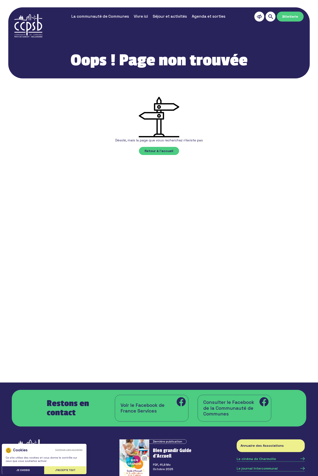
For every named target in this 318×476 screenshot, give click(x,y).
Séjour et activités (170, 16)
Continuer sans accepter (69, 450)
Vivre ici (141, 16)
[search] (270, 17)
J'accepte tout (65, 470)
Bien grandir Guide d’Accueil (172, 453)
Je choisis (23, 470)
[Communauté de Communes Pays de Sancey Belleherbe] (28, 25)
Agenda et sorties (208, 16)
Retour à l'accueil (159, 151)
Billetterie (290, 16)
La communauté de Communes (100, 16)
